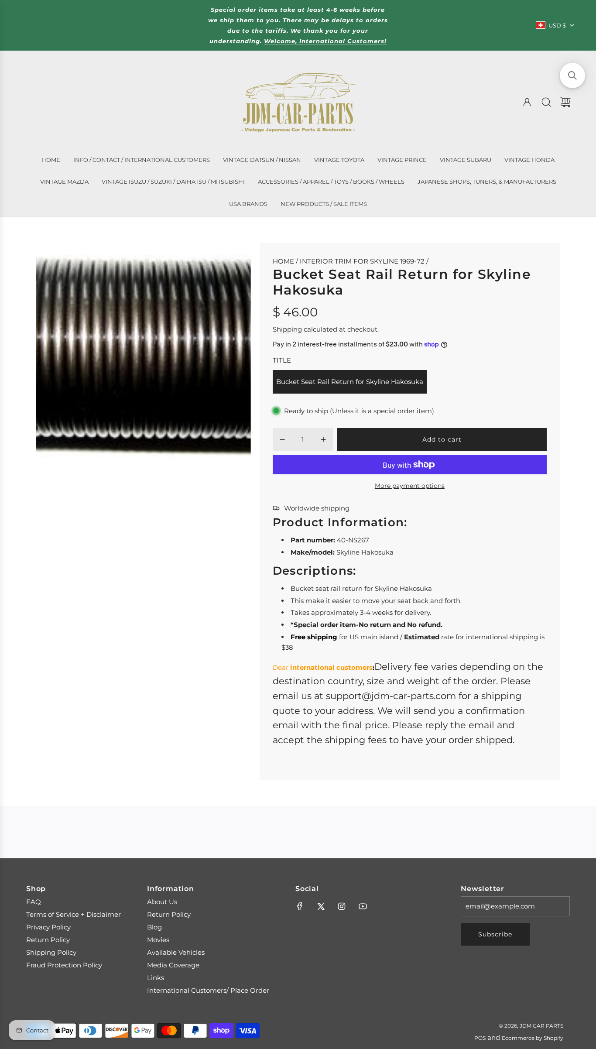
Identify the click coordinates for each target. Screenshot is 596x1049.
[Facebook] (299, 906)
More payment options (410, 486)
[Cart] (565, 102)
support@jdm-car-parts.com (391, 695)
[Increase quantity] (323, 439)
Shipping (287, 329)
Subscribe (495, 934)
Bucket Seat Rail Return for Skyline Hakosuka (349, 381)
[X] (320, 906)
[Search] (546, 102)
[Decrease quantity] (282, 439)
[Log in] (527, 102)
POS (480, 1038)
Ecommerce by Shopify (532, 1038)
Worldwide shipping (316, 508)
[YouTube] (362, 906)
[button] (572, 75)
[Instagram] (341, 906)
